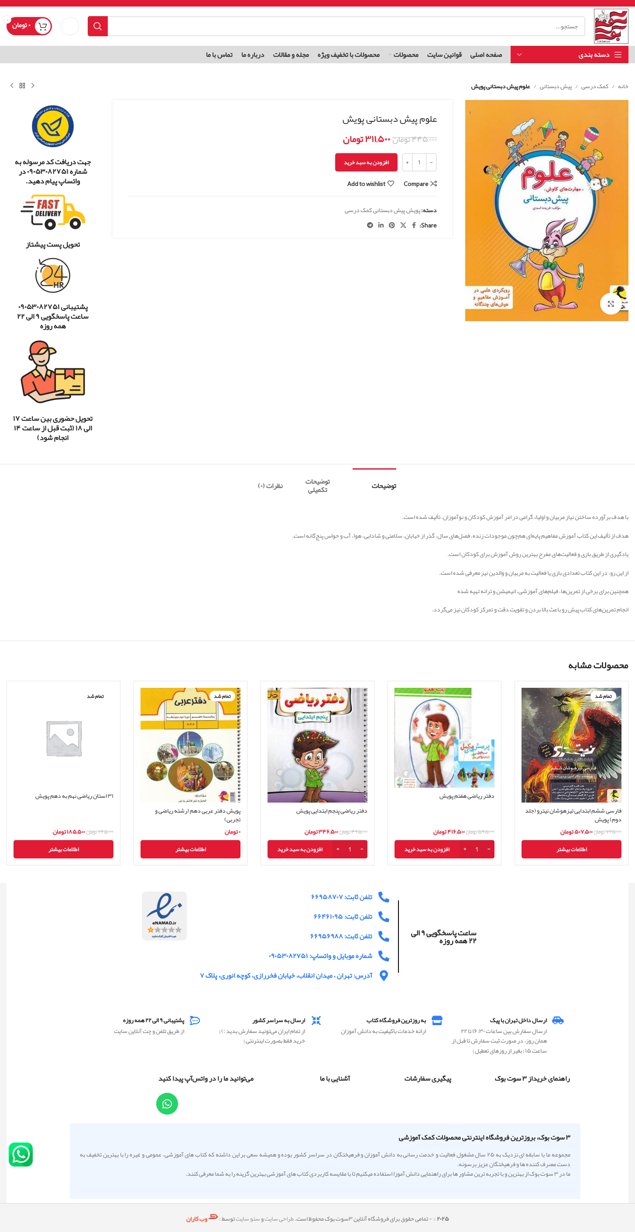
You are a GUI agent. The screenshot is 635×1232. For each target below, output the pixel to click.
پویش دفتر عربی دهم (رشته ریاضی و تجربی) (197, 814)
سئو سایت (248, 1218)
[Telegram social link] (370, 225)
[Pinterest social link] (392, 225)
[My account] (69, 26)
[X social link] (403, 225)
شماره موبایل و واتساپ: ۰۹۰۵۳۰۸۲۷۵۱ (320, 956)
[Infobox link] (53, 144)
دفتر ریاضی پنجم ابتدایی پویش (331, 810)
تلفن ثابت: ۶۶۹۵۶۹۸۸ (341, 936)
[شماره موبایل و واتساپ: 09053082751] (383, 956)
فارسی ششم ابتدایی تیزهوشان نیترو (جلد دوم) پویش (573, 814)
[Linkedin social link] (381, 225)
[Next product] (12, 86)
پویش (413, 210)
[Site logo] (611, 28)
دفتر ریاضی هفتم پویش (466, 795)
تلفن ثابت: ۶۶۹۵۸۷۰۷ (341, 897)
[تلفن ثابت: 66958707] (383, 897)
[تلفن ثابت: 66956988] (383, 936)
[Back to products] (22, 86)
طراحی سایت (279, 1218)
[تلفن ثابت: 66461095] (383, 916)
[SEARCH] (98, 26)
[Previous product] (32, 86)
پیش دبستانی (556, 86)
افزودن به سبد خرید (366, 162)
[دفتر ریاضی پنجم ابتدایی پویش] (317, 745)
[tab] (374, 481)
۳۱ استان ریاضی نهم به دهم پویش (74, 795)
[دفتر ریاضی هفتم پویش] (444, 738)
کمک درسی (594, 86)
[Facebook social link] (414, 225)
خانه (623, 86)
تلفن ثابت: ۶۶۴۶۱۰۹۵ (343, 916)
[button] (444, 849)
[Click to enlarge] (611, 304)
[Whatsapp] (167, 1104)
